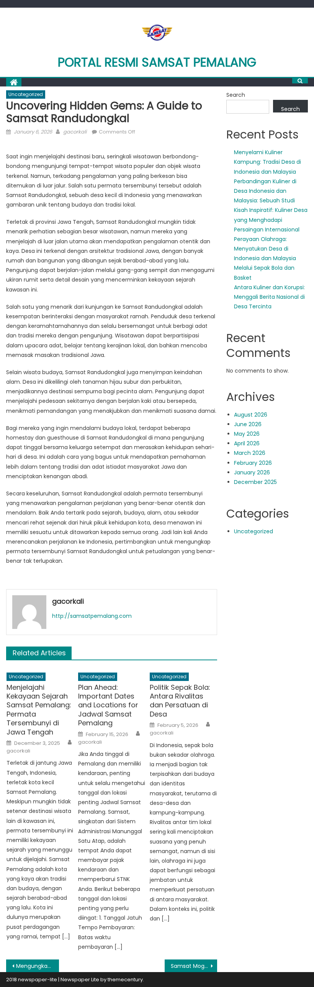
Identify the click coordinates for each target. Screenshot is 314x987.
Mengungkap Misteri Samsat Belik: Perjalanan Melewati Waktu (37, 966)
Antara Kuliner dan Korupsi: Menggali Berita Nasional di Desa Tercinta (269, 296)
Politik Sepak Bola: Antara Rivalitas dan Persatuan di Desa (180, 701)
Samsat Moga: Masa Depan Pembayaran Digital (194, 966)
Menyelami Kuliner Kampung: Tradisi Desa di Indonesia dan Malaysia (267, 161)
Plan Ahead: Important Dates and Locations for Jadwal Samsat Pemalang (108, 705)
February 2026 (253, 463)
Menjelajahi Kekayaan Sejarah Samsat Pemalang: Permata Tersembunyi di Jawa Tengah (39, 709)
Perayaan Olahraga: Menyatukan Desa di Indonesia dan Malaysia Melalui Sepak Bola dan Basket (265, 258)
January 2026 (252, 472)
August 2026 (250, 415)
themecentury (125, 979)
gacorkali (75, 131)
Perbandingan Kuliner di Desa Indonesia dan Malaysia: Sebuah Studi (265, 191)
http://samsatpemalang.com (92, 616)
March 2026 (249, 453)
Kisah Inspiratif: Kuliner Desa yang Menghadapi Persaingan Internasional (270, 219)
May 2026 (247, 434)
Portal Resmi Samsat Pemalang (157, 62)
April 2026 (247, 443)
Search (235, 95)
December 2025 (255, 482)
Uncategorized (25, 94)
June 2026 (248, 424)
